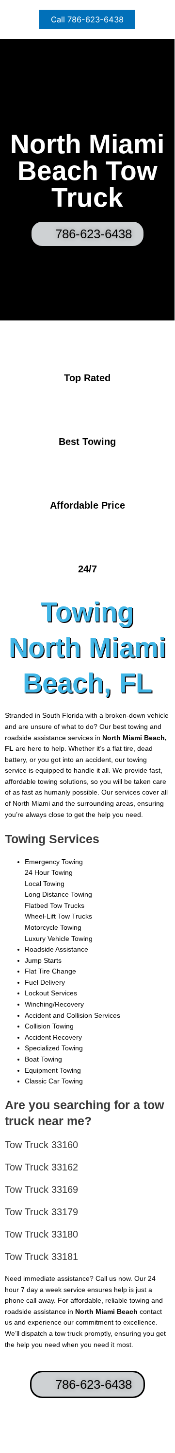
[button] (87, 19)
